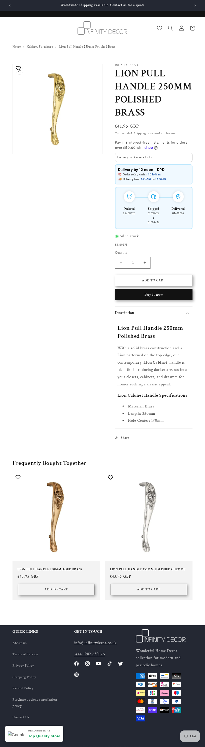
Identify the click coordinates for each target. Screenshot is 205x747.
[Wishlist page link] (159, 28)
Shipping (140, 133)
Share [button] (125, 438)
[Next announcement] (195, 5)
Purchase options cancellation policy (34, 702)
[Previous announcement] (9, 5)
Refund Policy (23, 688)
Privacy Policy (23, 665)
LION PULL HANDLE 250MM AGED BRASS (50, 570)
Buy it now (153, 294)
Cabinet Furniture (40, 47)
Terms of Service (25, 654)
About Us (19, 643)
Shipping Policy (24, 677)
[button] (10, 28)
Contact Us (20, 717)
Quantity (121, 253)
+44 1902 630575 (89, 654)
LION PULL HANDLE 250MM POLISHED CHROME (148, 570)
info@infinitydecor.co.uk (95, 643)
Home (16, 47)
